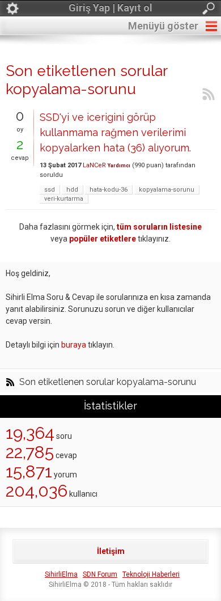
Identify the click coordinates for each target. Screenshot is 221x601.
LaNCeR (94, 165)
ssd (49, 189)
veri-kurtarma (63, 198)
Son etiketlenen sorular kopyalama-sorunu (107, 382)
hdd (72, 189)
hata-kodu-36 (109, 189)
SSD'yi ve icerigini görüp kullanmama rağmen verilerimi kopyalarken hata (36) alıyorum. (115, 132)
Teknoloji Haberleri (151, 574)
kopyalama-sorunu (166, 189)
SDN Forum (100, 574)
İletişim (111, 551)
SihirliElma (61, 574)
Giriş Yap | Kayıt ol (110, 8)
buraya (73, 344)
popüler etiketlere (102, 238)
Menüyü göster (163, 26)
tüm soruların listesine (159, 226)
